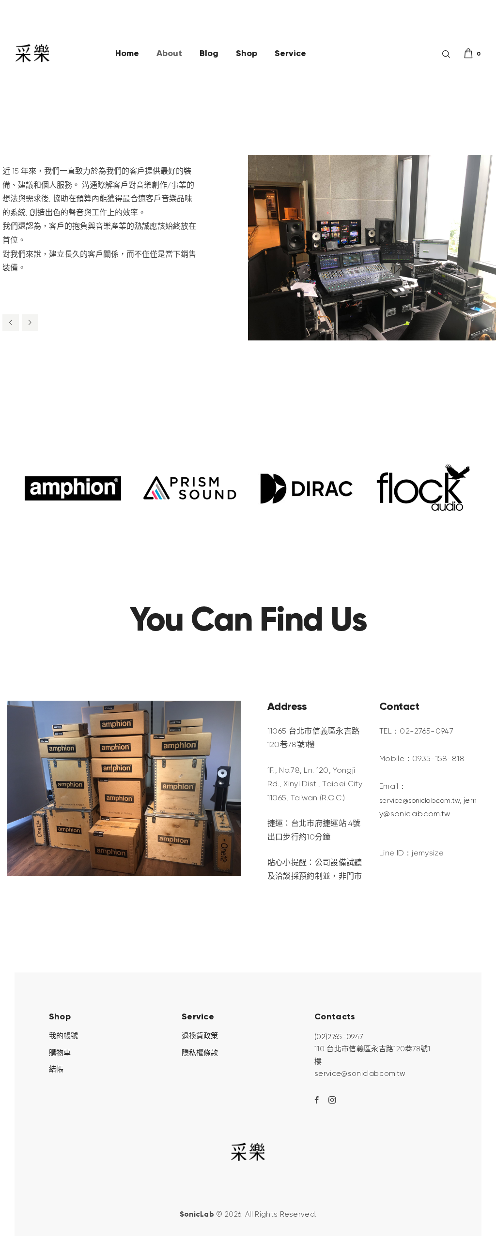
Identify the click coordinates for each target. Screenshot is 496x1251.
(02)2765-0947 (338, 1036)
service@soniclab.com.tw (359, 1073)
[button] (10, 322)
